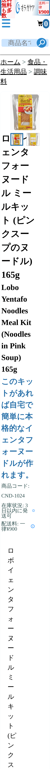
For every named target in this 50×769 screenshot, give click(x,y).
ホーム (10, 62)
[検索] (42, 43)
